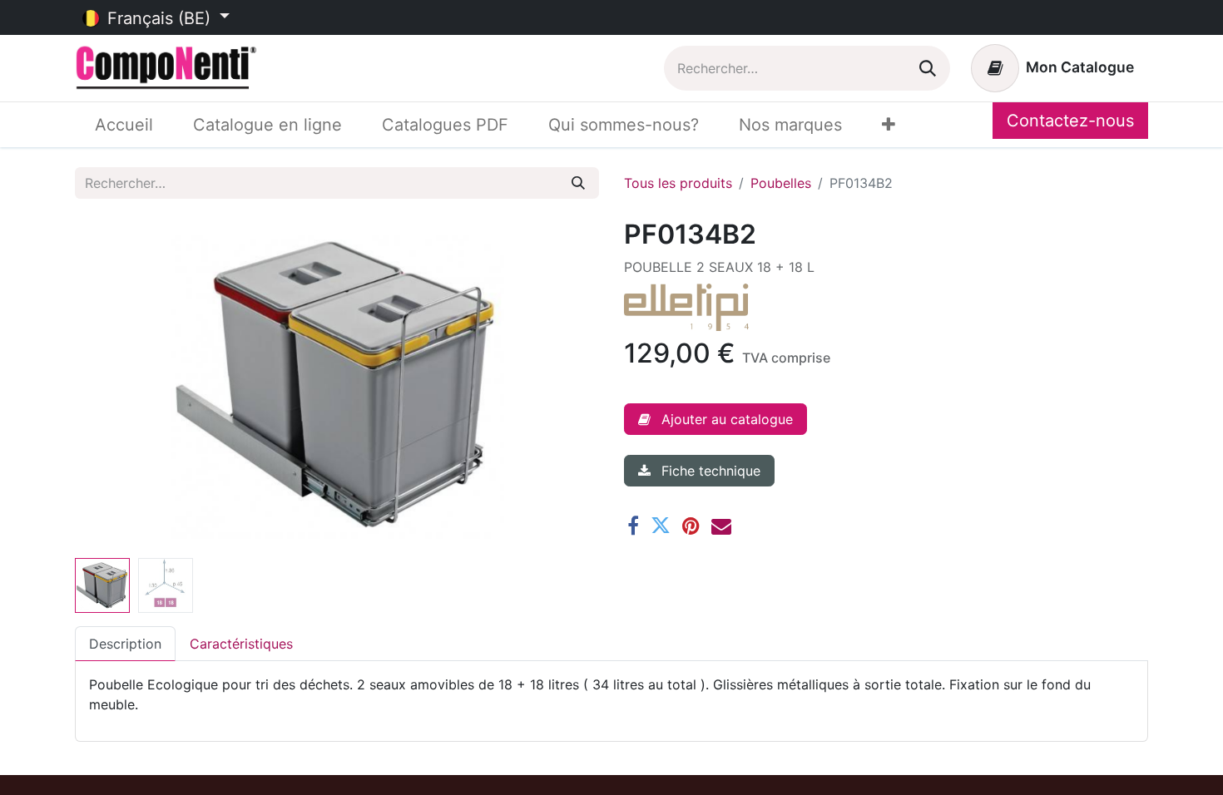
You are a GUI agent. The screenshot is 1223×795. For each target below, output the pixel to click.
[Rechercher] (927, 68)
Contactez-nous (1070, 121)
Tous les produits (678, 183)
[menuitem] (124, 125)
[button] (114, 385)
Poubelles (780, 183)
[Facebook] (633, 526)
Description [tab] (125, 643)
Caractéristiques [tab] (241, 643)
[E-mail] (721, 526)
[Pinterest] (691, 526)
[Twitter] (661, 526)
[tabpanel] (611, 694)
